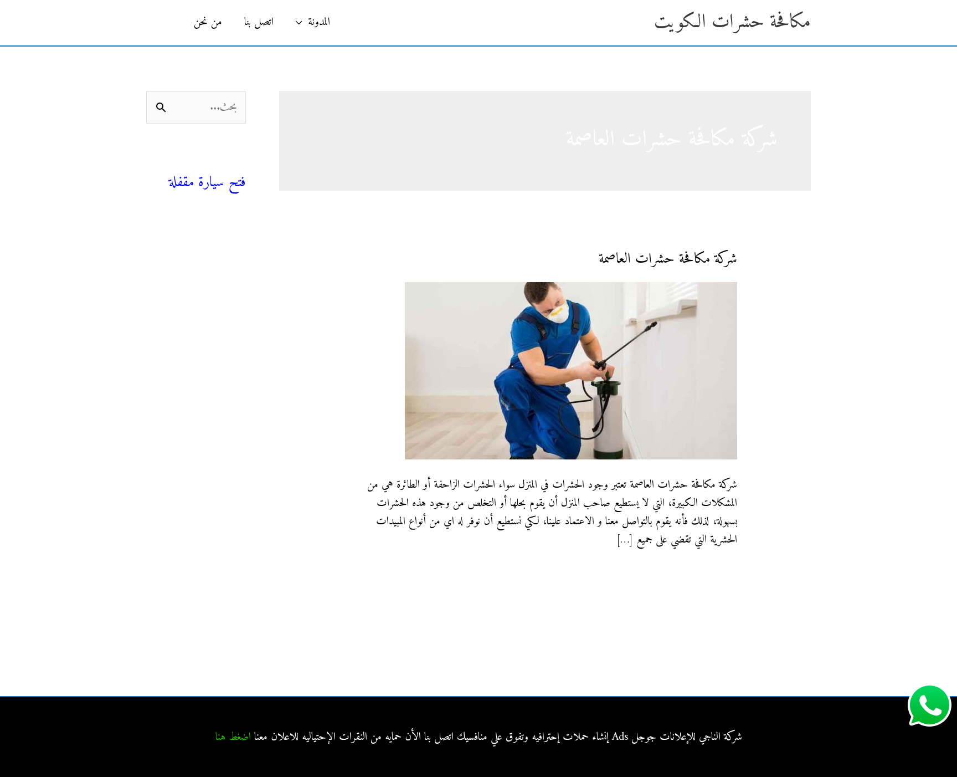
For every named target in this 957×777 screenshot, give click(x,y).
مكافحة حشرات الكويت (732, 22)
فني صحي (226, 163)
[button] (164, 23)
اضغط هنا (233, 737)
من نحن (208, 22)
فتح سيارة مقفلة (207, 182)
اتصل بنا (259, 22)
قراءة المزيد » (713, 575)
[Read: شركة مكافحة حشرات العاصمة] (571, 370)
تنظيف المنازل (220, 259)
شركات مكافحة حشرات (201, 284)
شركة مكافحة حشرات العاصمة (668, 259)
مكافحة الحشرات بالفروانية (199, 384)
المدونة (319, 22)
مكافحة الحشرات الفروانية (200, 503)
